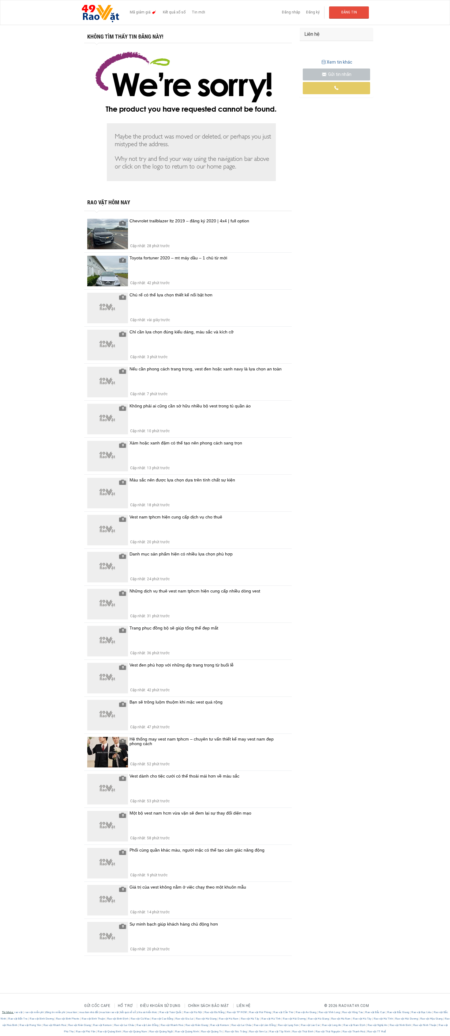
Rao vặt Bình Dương (41, 1018)
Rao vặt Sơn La (258, 1031)
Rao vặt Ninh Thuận (424, 1025)
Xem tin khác (339, 62)
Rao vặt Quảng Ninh (187, 1031)
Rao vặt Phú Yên (85, 1031)
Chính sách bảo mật (208, 1006)
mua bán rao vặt (109, 1012)
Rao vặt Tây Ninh (280, 1031)
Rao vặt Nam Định (354, 1025)
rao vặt (18, 1012)
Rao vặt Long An (331, 1025)
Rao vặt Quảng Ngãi (161, 1031)
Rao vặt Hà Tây (250, 1018)
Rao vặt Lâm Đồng (147, 1025)
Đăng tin (349, 12)
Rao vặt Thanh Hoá (354, 1031)
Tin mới (198, 12)
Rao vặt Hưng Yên (30, 1025)
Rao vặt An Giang (306, 1012)
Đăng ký (313, 12)
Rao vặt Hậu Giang (431, 1018)
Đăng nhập (291, 12)
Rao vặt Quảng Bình (109, 1031)
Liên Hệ (244, 1006)
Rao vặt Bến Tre (18, 1018)
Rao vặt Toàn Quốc (171, 1012)
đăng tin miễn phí (55, 1012)
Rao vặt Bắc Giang (398, 1012)
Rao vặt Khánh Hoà (55, 1025)
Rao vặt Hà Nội (193, 1012)
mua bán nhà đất (89, 1012)
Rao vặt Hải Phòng (260, 1012)
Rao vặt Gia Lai (184, 1018)
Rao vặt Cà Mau (140, 1018)
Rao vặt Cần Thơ (283, 1012)
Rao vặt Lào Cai (310, 1025)
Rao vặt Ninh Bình (400, 1025)
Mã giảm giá (141, 12)
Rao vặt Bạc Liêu (421, 1012)
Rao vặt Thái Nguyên (328, 1031)
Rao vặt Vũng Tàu (352, 1012)
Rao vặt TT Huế (376, 1031)
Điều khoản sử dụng (160, 1006)
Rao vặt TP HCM (237, 1012)
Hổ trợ (125, 1006)
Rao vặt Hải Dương (294, 1018)
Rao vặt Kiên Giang (79, 1025)
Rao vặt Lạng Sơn (288, 1025)
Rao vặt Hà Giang (206, 1018)
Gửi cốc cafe (97, 1006)
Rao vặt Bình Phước (67, 1018)
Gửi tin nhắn (339, 74)
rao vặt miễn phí (34, 1012)
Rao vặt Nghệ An (377, 1025)
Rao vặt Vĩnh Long (329, 1012)
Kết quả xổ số (174, 12)
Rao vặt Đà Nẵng (214, 1012)
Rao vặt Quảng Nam (135, 1031)
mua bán (72, 1012)
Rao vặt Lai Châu (124, 1025)
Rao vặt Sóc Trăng (236, 1031)
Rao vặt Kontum (102, 1025)
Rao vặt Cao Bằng (162, 1018)
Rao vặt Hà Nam (228, 1018)
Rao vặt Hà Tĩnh (271, 1018)
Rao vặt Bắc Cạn (375, 1012)
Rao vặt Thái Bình (302, 1031)
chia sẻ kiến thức (147, 1012)
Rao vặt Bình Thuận (93, 1018)
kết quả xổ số (128, 1012)
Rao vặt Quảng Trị (211, 1031)
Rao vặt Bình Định (117, 1018)
